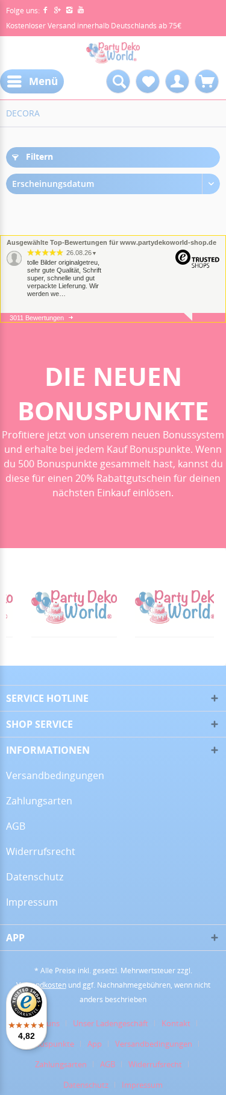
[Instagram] (72, 10)
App (94, 1043)
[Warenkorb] (207, 81)
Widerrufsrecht (40, 851)
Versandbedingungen (55, 775)
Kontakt (176, 1023)
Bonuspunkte (49, 1043)
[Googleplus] (60, 10)
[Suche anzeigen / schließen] (118, 81)
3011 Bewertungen (37, 317)
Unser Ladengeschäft (110, 1023)
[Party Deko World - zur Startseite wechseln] (113, 52)
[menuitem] (32, 81)
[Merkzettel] (148, 81)
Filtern (38, 156)
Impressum (32, 902)
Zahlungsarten (39, 800)
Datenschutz (34, 876)
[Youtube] (81, 10)
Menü (43, 81)
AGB (15, 826)
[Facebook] (48, 10)
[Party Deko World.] (60, 607)
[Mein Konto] (177, 81)
